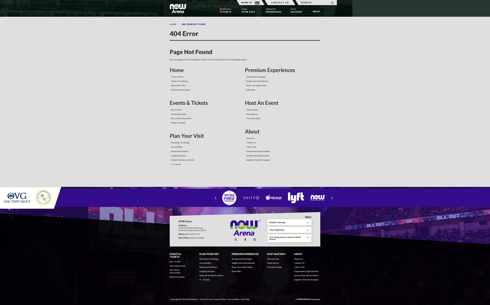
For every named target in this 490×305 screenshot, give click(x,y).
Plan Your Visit (187, 136)
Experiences (273, 10)
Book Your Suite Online (256, 85)
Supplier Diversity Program (258, 160)
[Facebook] (245, 239)
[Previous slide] (215, 197)
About (252, 131)
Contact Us (280, 2)
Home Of (246, 2)
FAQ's (308, 217)
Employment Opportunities (258, 151)
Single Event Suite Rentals (257, 81)
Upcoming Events (178, 114)
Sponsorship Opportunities (258, 155)
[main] (245, 102)
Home (173, 24)
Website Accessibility (180, 90)
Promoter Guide (253, 118)
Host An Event (261, 103)
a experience (308, 299)
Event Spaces (252, 114)
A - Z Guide (176, 164)
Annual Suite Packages (256, 76)
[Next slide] (332, 197)
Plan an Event (252, 109)
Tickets (226, 10)
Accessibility (176, 147)
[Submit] (332, 2)
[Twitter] (235, 239)
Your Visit (248, 10)
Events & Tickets (189, 103)
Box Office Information (181, 118)
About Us (250, 138)
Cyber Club (251, 147)
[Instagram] (254, 239)
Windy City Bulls (178, 122)
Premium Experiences (270, 70)
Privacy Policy (177, 76)
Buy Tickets (176, 109)
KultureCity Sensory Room (182, 160)
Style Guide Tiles (178, 85)
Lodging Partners (178, 155)
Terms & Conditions (179, 81)
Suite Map (250, 90)
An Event (296, 10)
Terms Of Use (206, 299)
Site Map (245, 299)
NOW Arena (178, 8)
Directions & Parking (180, 142)
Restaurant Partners (179, 151)
